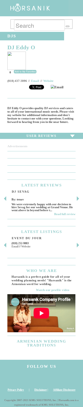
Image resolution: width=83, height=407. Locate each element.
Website (48, 81)
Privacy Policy (16, 389)
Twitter (50, 378)
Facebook (33, 378)
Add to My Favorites (25, 71)
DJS (11, 36)
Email (35, 81)
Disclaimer (40, 389)
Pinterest (68, 378)
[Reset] (67, 26)
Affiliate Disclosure (64, 389)
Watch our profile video (53, 290)
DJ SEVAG (21, 191)
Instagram (15, 378)
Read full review (64, 214)
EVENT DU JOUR (27, 238)
